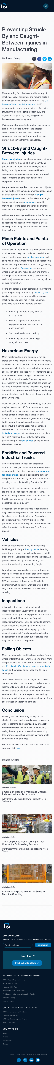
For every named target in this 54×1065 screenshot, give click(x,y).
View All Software (9, 1022)
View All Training (8, 1001)
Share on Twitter (44, 59)
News (5, 1033)
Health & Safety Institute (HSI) (4, 5)
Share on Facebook (39, 59)
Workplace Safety (11, 58)
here (18, 748)
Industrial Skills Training (11, 987)
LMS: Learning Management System (15, 1019)
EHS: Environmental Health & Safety (15, 1012)
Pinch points (26, 268)
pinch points (30, 202)
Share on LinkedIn (50, 59)
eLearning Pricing (9, 998)
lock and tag (27, 440)
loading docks (32, 549)
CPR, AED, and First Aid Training (14, 980)
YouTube (38, 1060)
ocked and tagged (11, 433)
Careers (5, 1037)
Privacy (12, 1054)
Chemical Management (11, 1015)
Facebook (19, 1060)
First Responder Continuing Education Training (19, 994)
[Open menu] (51, 6)
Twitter (25, 1060)
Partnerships (7, 1040)
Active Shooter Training (11, 983)
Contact (5, 1044)
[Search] (45, 6)
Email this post (34, 59)
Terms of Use (21, 1054)
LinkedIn (31, 1060)
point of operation (35, 257)
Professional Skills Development (14, 991)
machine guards (42, 292)
